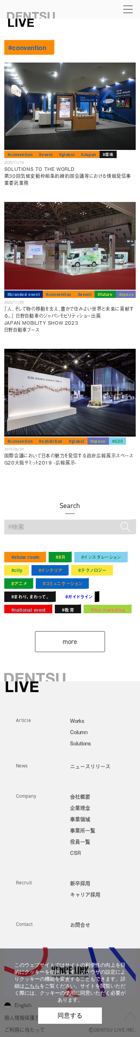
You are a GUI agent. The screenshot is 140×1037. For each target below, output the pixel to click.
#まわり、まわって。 (30, 596)
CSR (75, 852)
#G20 (117, 441)
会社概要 (80, 796)
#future (105, 294)
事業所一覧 (82, 830)
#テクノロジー (92, 570)
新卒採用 (80, 883)
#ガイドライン (79, 596)
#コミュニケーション (62, 583)
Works (77, 720)
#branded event (23, 294)
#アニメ (19, 583)
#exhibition (51, 441)
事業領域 (80, 819)
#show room (25, 556)
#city (17, 570)
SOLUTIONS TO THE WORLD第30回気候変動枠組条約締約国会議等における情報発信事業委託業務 (67, 175)
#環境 (108, 154)
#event (46, 154)
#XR (60, 556)
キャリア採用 (85, 894)
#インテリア (50, 570)
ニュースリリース (90, 766)
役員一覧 (80, 841)
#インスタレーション (101, 556)
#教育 (68, 609)
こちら (32, 986)
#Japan (88, 154)
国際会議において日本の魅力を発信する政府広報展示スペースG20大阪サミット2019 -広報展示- (68, 459)
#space (126, 294)
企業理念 (80, 807)
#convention (20, 154)
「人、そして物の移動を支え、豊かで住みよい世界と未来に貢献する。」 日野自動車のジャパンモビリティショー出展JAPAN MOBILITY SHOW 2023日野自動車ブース (69, 319)
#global (67, 154)
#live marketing (108, 609)
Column (79, 732)
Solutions (80, 743)
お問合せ (80, 924)
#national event (28, 609)
